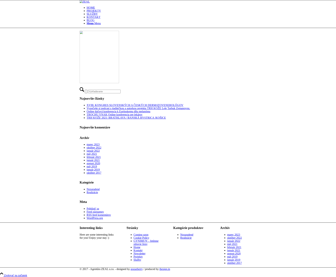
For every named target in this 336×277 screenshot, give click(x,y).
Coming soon (141, 234)
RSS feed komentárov (99, 214)
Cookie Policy (141, 237)
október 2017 (94, 172)
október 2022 (94, 147)
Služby (137, 259)
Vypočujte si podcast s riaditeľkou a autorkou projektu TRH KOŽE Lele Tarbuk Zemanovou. (138, 108)
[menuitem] (171, 7)
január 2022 (93, 150)
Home (137, 247)
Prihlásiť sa (93, 208)
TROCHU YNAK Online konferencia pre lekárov (114, 114)
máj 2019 (92, 166)
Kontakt (138, 250)
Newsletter (139, 253)
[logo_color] (85, 1)
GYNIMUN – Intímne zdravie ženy (146, 242)
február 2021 (94, 157)
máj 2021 (92, 153)
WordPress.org (95, 218)
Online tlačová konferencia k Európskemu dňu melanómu (118, 111)
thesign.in (164, 269)
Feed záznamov (95, 211)
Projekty (138, 256)
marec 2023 (93, 144)
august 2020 (93, 163)
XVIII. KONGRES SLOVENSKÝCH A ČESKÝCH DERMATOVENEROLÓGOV (135, 105)
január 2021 (93, 160)
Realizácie (92, 192)
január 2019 (93, 169)
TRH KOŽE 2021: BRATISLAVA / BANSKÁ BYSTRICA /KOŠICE (126, 117)
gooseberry (137, 269)
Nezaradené (93, 189)
